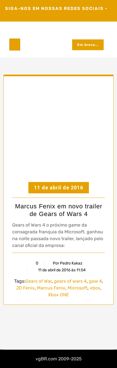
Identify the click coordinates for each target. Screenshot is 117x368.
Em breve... (88, 45)
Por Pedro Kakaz (67, 263)
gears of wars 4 (70, 281)
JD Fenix (25, 288)
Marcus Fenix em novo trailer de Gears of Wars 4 (58, 210)
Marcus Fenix (51, 288)
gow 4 (95, 281)
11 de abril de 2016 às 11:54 (61, 270)
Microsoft (77, 288)
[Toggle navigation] (14, 44)
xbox (95, 288)
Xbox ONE (58, 294)
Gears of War (38, 281)
